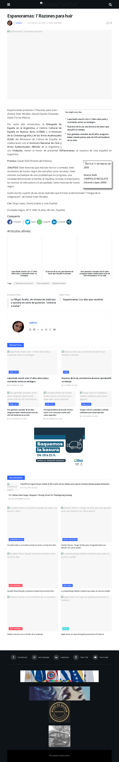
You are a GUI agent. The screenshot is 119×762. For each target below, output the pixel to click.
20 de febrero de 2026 (18, 419)
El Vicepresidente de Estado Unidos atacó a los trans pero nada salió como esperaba (58, 412)
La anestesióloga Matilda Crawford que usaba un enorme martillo (85, 591)
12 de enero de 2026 (89, 416)
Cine (51, 23)
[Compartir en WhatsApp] (44, 221)
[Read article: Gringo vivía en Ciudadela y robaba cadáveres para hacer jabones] (96, 399)
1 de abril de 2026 (70, 385)
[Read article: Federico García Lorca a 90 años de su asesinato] (32, 613)
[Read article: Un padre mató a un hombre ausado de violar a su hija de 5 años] (32, 524)
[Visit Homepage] (59, 4)
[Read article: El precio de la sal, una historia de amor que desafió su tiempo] (87, 362)
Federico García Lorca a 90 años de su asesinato (25, 634)
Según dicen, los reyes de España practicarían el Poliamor (82, 634)
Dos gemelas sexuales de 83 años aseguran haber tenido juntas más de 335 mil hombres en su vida (88, 137)
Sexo (65, 629)
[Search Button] (110, 4)
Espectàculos (69, 539)
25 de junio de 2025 (30, 488)
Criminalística (16, 539)
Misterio (67, 585)
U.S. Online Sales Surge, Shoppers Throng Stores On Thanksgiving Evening (40, 495)
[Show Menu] (8, 4)
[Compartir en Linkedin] (58, 221)
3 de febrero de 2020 (36, 23)
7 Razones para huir (23, 283)
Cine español (43, 283)
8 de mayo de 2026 (16, 385)
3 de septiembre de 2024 (19, 499)
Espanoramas (59, 283)
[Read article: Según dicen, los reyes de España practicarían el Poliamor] (86, 613)
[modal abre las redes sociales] (69, 221)
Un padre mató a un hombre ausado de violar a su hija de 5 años (31, 545)
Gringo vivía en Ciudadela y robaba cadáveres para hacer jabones (94, 411)
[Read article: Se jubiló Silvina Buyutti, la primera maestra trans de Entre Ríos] (32, 570)
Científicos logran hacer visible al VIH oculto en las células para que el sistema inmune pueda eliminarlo (64, 484)
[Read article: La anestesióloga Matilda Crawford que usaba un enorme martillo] (86, 570)
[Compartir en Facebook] (14, 221)
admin (19, 23)
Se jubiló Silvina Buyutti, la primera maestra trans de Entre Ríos (30, 591)
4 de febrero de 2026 (53, 419)
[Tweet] (30, 221)
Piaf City (57, 23)
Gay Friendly (15, 585)
